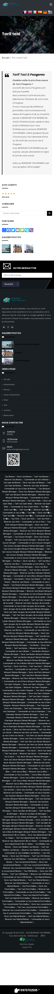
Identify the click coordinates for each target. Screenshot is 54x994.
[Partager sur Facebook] (8, 326)
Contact (7, 410)
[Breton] (50, 12)
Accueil (5, 58)
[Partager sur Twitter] (3, 326)
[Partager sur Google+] (12, 326)
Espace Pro (27, 947)
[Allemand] (45, 12)
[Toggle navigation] (51, 4)
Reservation (9, 415)
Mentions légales (27, 944)
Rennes (18, 352)
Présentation (9, 384)
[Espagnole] (40, 12)
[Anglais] (30, 12)
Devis (6, 400)
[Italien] (35, 12)
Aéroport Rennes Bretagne (27, 344)
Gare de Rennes (22, 360)
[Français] (25, 12)
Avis (5, 405)
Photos (7, 389)
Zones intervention (12, 395)
